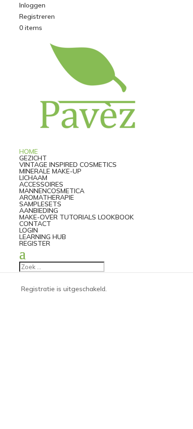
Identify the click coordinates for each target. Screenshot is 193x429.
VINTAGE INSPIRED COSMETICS (68, 164)
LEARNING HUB (42, 237)
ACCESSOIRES (41, 184)
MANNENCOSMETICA (51, 191)
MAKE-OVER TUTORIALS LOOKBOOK (76, 217)
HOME (28, 151)
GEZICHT (33, 158)
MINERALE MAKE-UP (50, 171)
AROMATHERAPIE (46, 197)
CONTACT (35, 223)
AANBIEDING (38, 210)
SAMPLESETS (40, 204)
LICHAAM (33, 177)
